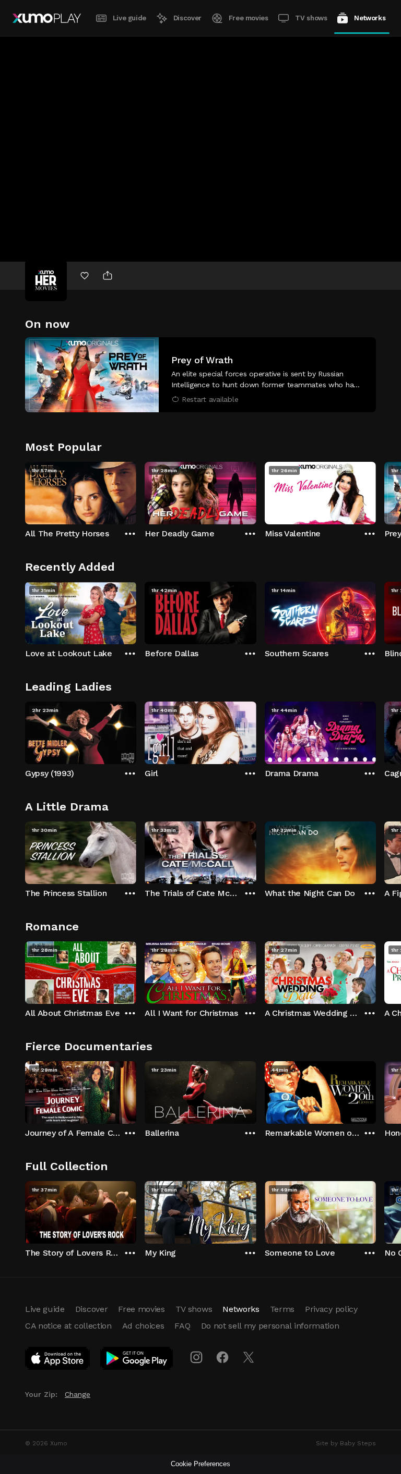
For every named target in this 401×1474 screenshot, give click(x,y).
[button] (200, 374)
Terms (282, 1309)
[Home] (47, 18)
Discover (187, 18)
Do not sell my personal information (270, 1326)
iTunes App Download (58, 1360)
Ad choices (143, 1326)
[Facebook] (222, 1357)
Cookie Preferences (200, 1464)
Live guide (129, 18)
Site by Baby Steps (346, 1443)
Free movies (248, 18)
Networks (369, 18)
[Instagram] (196, 1357)
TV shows (311, 18)
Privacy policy (331, 1309)
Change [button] (77, 1394)
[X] (248, 1357)
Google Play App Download (137, 1360)
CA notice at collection (68, 1326)
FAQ (182, 1326)
